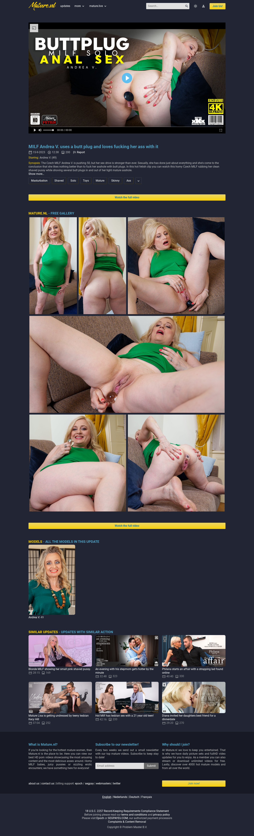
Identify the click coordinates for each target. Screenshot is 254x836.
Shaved (59, 180)
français (146, 797)
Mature (100, 180)
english (106, 797)
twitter (116, 783)
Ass (128, 180)
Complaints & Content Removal (127, 821)
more (79, 6)
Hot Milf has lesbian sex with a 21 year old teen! (124, 715)
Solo (73, 180)
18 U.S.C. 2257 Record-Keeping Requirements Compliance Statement (127, 811)
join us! (218, 6)
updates (65, 6)
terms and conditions (134, 814)
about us (34, 783)
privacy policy (161, 814)
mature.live (98, 6)
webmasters (103, 783)
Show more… (36, 174)
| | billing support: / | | (74, 783)
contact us (47, 783)
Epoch (100, 818)
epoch (78, 783)
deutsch (134, 797)
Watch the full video (127, 197)
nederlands (120, 797)
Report (81, 152)
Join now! (194, 783)
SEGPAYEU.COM (118, 818)
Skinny (115, 180)
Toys (86, 180)
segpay (89, 783)
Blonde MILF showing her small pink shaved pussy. (60, 669)
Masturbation (39, 180)
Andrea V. (34, 617)
